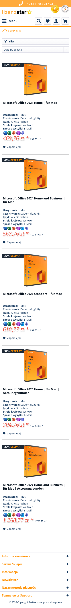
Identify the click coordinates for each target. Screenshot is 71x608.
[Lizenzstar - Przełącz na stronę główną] (17, 12)
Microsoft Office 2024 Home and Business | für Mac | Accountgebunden (34, 487)
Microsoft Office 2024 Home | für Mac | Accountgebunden (31, 391)
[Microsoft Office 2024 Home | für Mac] (35, 79)
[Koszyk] (65, 21)
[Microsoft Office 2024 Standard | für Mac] (35, 270)
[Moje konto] (56, 21)
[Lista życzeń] (47, 21)
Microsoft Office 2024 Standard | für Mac (32, 294)
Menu (13, 21)
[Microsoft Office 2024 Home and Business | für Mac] (35, 174)
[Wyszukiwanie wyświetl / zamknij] (38, 21)
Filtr (11, 41)
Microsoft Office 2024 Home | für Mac (30, 103)
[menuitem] (9, 21)
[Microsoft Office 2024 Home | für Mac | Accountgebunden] (35, 365)
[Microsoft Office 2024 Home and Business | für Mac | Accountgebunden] (35, 461)
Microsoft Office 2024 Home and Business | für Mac (34, 200)
